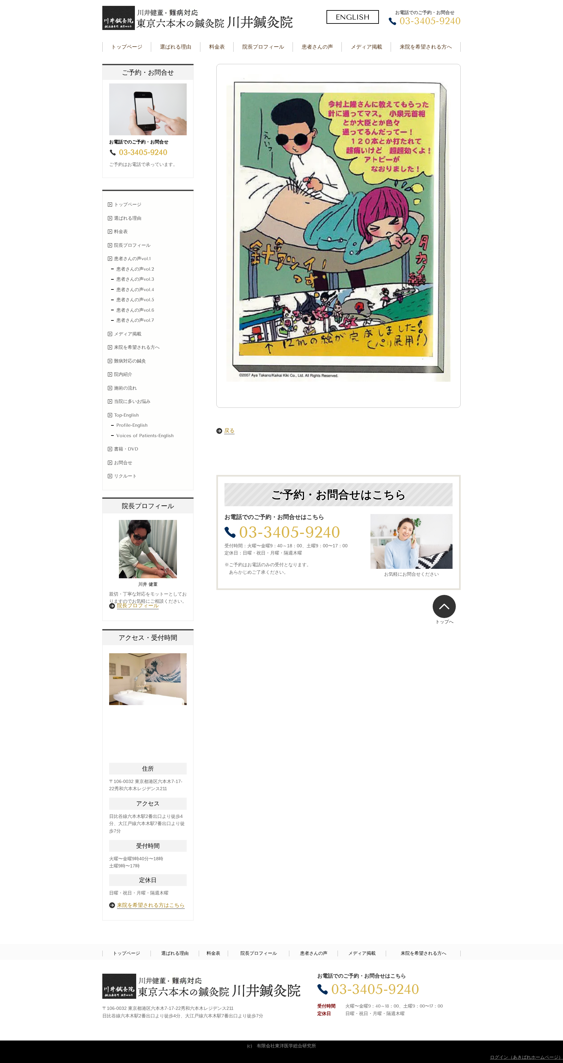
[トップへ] (444, 606)
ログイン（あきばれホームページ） (526, 1057)
